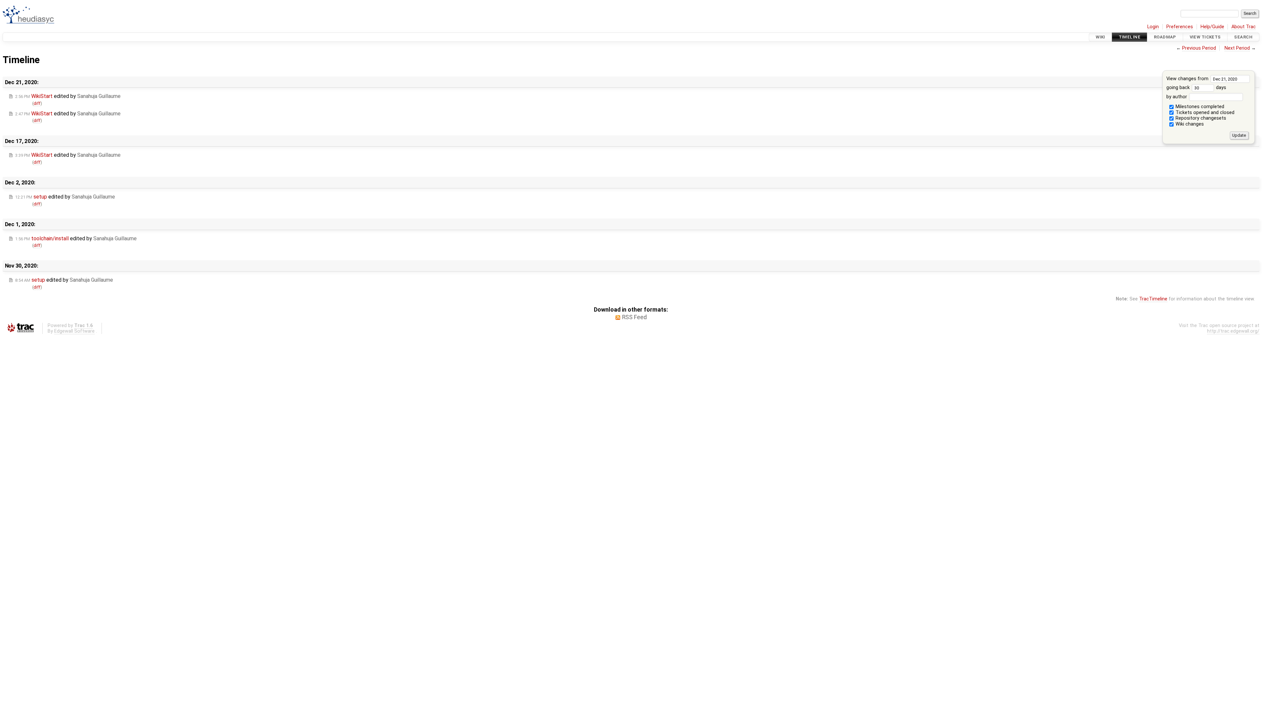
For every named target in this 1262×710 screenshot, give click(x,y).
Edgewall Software (74, 331)
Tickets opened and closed (1204, 112)
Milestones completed (1199, 106)
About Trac (1243, 27)
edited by (68, 96)
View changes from (1188, 79)
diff (37, 103)
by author (1177, 97)
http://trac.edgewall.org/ (1233, 331)
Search (1243, 37)
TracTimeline (1153, 299)
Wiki (1100, 37)
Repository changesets (1200, 118)
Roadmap (1165, 37)
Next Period (1237, 48)
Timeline (1129, 37)
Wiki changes (1189, 124)
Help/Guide (1212, 27)
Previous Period (1199, 48)
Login (1153, 27)
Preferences (1179, 27)
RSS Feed (634, 317)
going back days (1196, 87)
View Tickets (1205, 37)
